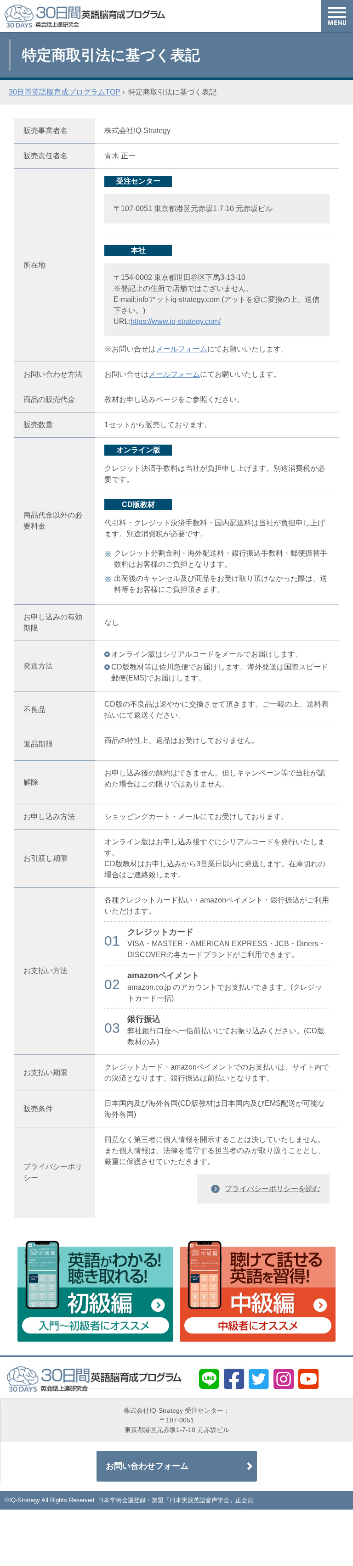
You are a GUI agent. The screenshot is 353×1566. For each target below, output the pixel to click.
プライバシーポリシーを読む (272, 1189)
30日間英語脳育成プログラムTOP (64, 92)
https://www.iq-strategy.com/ (176, 321)
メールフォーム (181, 349)
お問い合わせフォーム (147, 1466)
